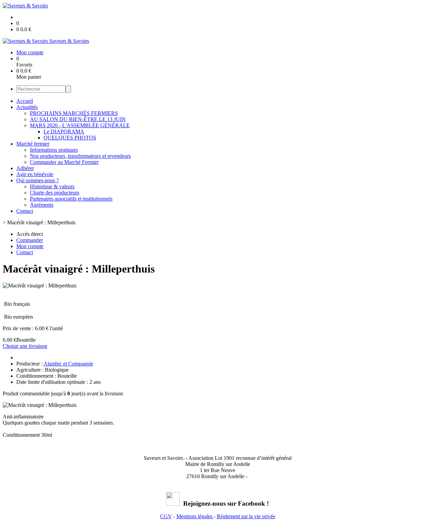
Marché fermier (32, 144)
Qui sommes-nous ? (37, 180)
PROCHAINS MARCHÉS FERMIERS (74, 113)
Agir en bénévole (34, 174)
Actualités (27, 107)
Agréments (41, 205)
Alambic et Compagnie (68, 364)
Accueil (24, 101)
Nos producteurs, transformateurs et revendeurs (80, 156)
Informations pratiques (54, 150)
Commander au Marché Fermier (64, 162)
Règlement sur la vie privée (246, 516)
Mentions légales (195, 516)
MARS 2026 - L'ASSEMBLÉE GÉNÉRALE (80, 125)
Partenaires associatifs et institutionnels (71, 199)
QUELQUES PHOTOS (70, 137)
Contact (24, 211)
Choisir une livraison (25, 346)
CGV (166, 516)
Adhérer (25, 168)
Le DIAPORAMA (64, 131)
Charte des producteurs (54, 192)
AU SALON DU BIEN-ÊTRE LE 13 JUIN (78, 119)
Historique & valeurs (52, 186)
